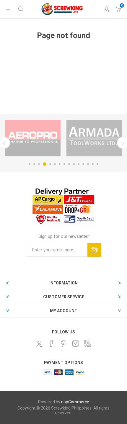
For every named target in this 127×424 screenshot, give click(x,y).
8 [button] (64, 164)
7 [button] (60, 164)
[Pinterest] (63, 343)
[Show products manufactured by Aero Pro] (33, 138)
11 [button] (78, 164)
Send (94, 250)
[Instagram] (75, 343)
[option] (33, 138)
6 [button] (55, 164)
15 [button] (97, 164)
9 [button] (69, 164)
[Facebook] (51, 343)
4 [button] (44, 164)
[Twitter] (39, 343)
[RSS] (87, 343)
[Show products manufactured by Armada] (94, 138)
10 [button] (74, 164)
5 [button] (50, 164)
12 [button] (83, 164)
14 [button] (93, 164)
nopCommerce (75, 402)
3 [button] (39, 164)
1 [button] (29, 164)
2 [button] (34, 164)
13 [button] (88, 164)
